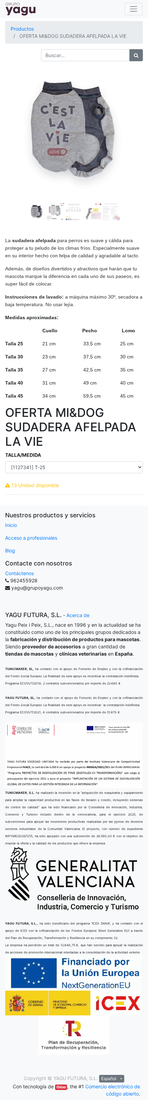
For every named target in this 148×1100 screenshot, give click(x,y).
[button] (15, 130)
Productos (22, 29)
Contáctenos (19, 573)
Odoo (61, 1087)
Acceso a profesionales (31, 538)
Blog (10, 550)
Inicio (11, 525)
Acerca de (77, 615)
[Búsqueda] (136, 55)
